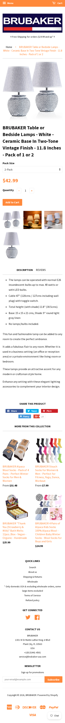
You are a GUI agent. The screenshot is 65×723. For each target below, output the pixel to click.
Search (32, 567)
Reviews (41, 270)
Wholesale (32, 581)
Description (25, 270)
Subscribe (53, 679)
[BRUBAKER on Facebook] (37, 616)
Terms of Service (32, 595)
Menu (10, 3)
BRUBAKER (31, 695)
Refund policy (32, 600)
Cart (59, 3)
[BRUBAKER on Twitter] (28, 616)
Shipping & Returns (32, 576)
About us (32, 572)
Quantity (8, 190)
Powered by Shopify (47, 695)
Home (9, 47)
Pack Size (8, 163)
